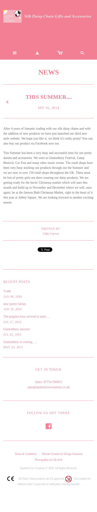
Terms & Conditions (17, 34)
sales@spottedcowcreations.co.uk (49, 387)
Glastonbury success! (16, 329)
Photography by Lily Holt (21, 44)
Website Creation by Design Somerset (30, 39)
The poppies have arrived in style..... (26, 316)
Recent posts (16, 282)
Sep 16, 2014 (48, 108)
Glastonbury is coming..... (20, 342)
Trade (7, 291)
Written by (50, 228)
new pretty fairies (14, 304)
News (48, 72)
